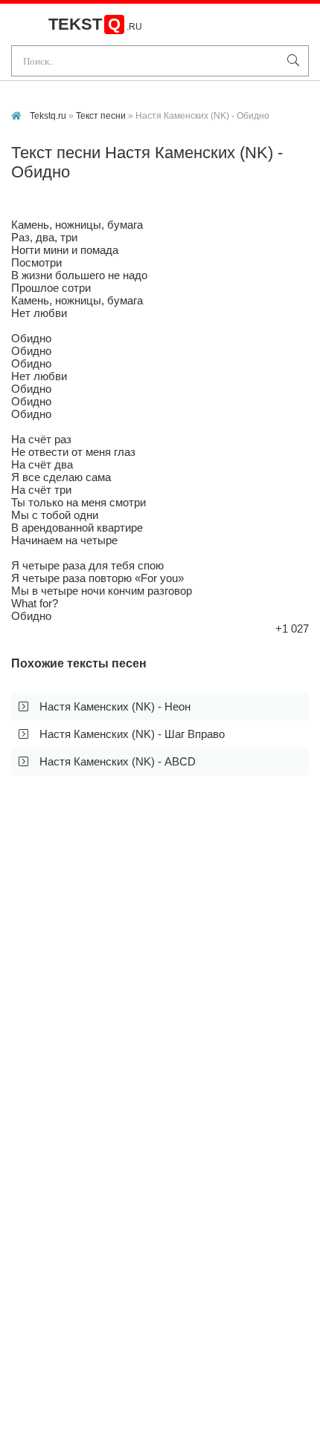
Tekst (95, 24)
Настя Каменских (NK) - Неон (115, 706)
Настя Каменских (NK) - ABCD (117, 761)
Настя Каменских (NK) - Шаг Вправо (132, 734)
